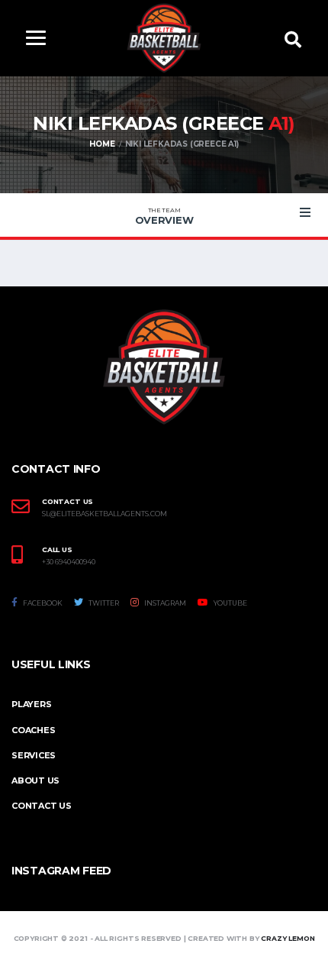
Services (33, 755)
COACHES (33, 730)
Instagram (164, 603)
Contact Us (41, 805)
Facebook (42, 603)
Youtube (229, 603)
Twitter (103, 603)
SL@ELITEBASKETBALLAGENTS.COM (104, 514)
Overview (164, 216)
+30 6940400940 (68, 562)
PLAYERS (31, 704)
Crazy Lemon (287, 938)
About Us (35, 780)
